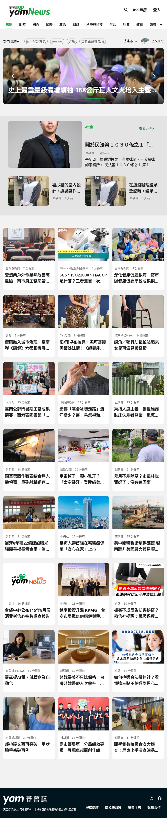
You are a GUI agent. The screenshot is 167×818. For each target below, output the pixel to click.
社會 (126, 24)
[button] (13, 76)
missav (57, 41)
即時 (22, 24)
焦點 (9, 24)
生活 (113, 24)
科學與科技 (94, 24)
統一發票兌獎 (36, 41)
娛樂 (153, 24)
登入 (156, 9)
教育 (139, 24)
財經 (76, 24)
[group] (83, 76)
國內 (36, 24)
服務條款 (92, 807)
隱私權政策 (113, 807)
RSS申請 (140, 9)
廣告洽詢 (134, 807)
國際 (49, 24)
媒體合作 (153, 807)
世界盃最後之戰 (92, 41)
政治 (62, 24)
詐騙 (72, 41)
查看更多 (145, 128)
